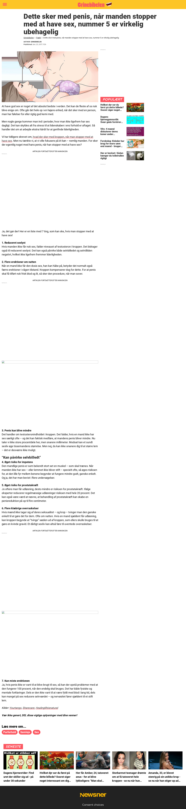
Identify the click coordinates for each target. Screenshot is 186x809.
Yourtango (15, 707)
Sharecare (28, 707)
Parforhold (9, 732)
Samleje (25, 732)
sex (36, 732)
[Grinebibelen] (92, 5)
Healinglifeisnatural (47, 707)
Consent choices (93, 804)
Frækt (38, 38)
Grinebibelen (29, 38)
